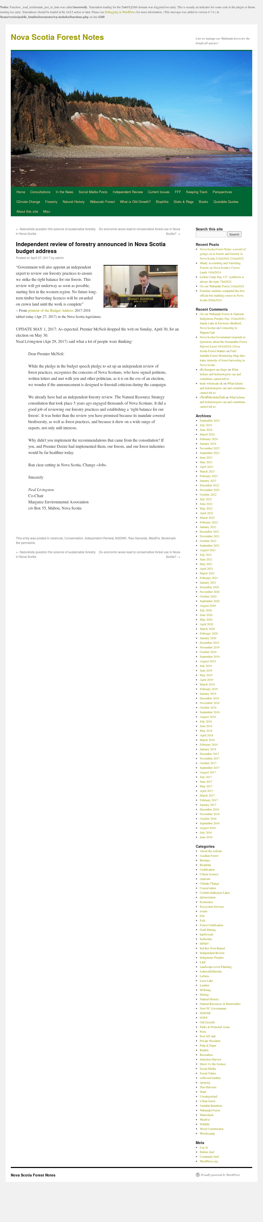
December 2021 (209, 531)
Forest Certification (211, 925)
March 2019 (207, 684)
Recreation (206, 1054)
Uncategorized (208, 1096)
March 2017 (207, 795)
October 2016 (208, 818)
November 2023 (210, 448)
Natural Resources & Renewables (220, 1004)
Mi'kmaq (205, 990)
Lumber (204, 985)
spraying (205, 1082)
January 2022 (208, 527)
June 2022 (206, 504)
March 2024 (207, 434)
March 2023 (207, 471)
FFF (178, 191)
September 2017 (210, 767)
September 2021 (210, 545)
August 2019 (208, 661)
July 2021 (206, 554)
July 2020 (206, 610)
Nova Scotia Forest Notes (57, 36)
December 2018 (209, 698)
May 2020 (206, 619)
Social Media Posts (93, 191)
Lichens (204, 976)
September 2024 (210, 420)
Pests (203, 1031)
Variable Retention (211, 1105)
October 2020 (208, 596)
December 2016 (209, 809)
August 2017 (208, 772)
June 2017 (206, 781)
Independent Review (128, 191)
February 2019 (209, 689)
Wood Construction (211, 1129)
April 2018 (206, 735)
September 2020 (210, 601)
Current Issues (159, 191)
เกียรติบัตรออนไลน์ (212, 397)
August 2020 (208, 605)
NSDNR (120, 538)
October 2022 (208, 494)
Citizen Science (209, 874)
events (204, 911)
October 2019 (208, 652)
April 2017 (206, 791)
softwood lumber (210, 1078)
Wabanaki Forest (102, 201)
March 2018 (207, 740)
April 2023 (206, 467)
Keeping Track (197, 191)
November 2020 (210, 592)
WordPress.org (209, 1161)
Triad (203, 1092)
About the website (211, 851)
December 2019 (209, 642)
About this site (27, 211)
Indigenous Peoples (212, 957)
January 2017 (208, 804)
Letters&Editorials (211, 971)
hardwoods (206, 934)
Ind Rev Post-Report (212, 948)
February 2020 (209, 633)
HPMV (204, 943)
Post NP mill (207, 1036)
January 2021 (208, 582)
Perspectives (222, 191)
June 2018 (206, 726)
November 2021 (210, 536)
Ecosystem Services (212, 906)
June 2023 (206, 457)
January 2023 (208, 480)
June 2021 (206, 559)
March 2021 (207, 573)
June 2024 (206, 429)
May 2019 (206, 675)
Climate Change (28, 201)
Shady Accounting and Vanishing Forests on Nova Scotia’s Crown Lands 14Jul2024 (220, 267)
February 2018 (209, 744)
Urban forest (207, 1101)
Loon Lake (206, 980)
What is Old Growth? (135, 201)
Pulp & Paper (208, 1045)
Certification (207, 869)
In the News (64, 191)
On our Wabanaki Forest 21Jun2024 (222, 286)
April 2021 (206, 568)
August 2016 (208, 828)
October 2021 (208, 541)
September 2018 (210, 712)
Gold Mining (208, 929)
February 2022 (209, 522)
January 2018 (208, 749)
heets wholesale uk (211, 383)
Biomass (205, 860)
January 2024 (208, 443)
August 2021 (208, 550)
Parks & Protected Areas (215, 1027)
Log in (204, 1147)
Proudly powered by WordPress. (221, 1175)
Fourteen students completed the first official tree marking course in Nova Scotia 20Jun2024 (222, 295)
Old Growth (207, 1022)
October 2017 (208, 763)
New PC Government (213, 1008)
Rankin (204, 1050)
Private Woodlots (210, 1041)
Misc (46, 211)
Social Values (208, 1073)
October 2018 (208, 707)
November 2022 (210, 490)
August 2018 (208, 717)
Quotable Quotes (226, 201)
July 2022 (206, 499)
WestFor (154, 538)
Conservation (73, 538)
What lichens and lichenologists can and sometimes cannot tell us (220, 374)
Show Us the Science (213, 1064)
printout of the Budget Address (51, 310)
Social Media (208, 1068)
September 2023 (210, 453)
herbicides (206, 939)
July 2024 (206, 425)
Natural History (74, 201)
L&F (203, 962)
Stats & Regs (184, 201)
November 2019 (210, 647)
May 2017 (206, 786)
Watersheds (207, 1115)
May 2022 (206, 508)
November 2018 (210, 703)
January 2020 (208, 638)
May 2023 (206, 462)
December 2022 (209, 485)
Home (20, 191)
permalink (28, 542)
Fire (202, 916)
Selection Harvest (210, 1059)
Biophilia (162, 201)
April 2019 (206, 679)
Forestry (51, 201)
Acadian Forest (209, 855)
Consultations (40, 191)
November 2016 (210, 814)
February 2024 (209, 439)
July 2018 (206, 721)
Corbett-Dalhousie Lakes (215, 892)
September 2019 (210, 656)
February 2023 (209, 476)
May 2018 (206, 730)
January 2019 (208, 693)
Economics (206, 902)
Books (203, 201)
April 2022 (206, 513)
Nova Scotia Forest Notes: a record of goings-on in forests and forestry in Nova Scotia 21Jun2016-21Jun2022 (223, 253)
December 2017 (209, 754)
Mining (204, 994)
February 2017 (209, 800)
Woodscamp (207, 1133)
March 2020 (207, 629)
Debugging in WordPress (120, 12)
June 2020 (206, 615)
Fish (202, 920)
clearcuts (56, 538)
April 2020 (206, 624)
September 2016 (210, 823)
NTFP (204, 1017)
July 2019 (206, 666)
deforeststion (207, 897)
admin (59, 257)
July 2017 (206, 777)
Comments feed (209, 1156)
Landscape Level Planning (216, 967)
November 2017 (210, 758)
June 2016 (206, 837)
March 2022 (207, 517)
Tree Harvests (137, 538)
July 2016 (206, 832)
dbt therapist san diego (213, 369)
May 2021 (206, 564)
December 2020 (209, 587)
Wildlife (205, 1124)
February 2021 (209, 578)
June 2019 (206, 670)
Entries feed (207, 1152)
